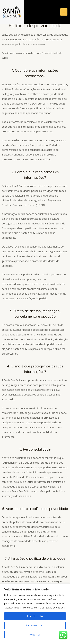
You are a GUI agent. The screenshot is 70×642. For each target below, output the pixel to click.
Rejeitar (35, 634)
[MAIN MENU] (64, 12)
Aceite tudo (35, 616)
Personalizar (35, 625)
